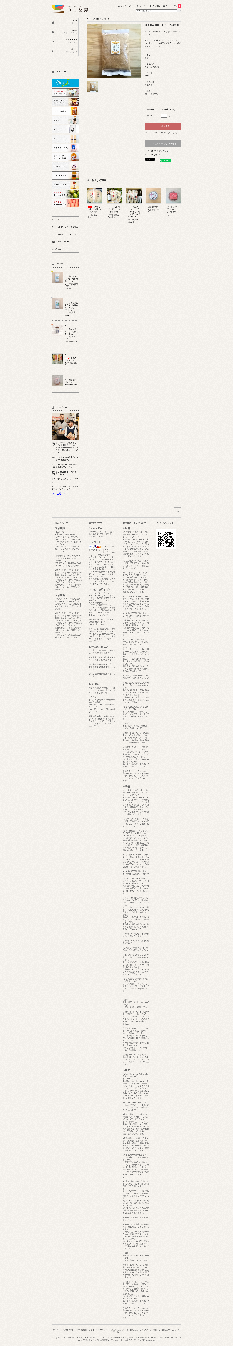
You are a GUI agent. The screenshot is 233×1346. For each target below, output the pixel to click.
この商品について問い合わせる (163, 144)
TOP (88, 19)
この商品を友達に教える (158, 151)
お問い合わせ (81, 1330)
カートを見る (173, 6)
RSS (179, 1330)
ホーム (56, 1330)
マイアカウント (127, 6)
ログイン (143, 6)
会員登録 (156, 6)
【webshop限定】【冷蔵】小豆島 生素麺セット (114, 209)
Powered (124, 1340)
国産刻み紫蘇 (152, 207)
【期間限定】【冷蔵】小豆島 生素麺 (94, 209)
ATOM (116, 1332)
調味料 (96, 19)
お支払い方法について (118, 1330)
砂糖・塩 (105, 19)
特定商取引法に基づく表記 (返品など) (161, 133)
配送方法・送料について (140, 1330)
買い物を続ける (154, 155)
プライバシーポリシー (98, 1330)
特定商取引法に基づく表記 (164, 1330)
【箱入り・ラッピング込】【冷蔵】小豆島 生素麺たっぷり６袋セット (134, 212)
